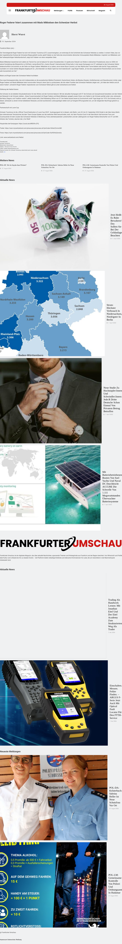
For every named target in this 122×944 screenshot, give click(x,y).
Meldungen (58, 11)
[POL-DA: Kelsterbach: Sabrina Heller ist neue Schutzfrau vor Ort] (53, 797)
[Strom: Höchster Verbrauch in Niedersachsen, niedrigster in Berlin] (52, 313)
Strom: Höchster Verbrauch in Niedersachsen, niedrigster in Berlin (114, 312)
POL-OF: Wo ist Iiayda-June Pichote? (13, 165)
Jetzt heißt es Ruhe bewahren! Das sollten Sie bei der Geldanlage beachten (116, 225)
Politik (70, 11)
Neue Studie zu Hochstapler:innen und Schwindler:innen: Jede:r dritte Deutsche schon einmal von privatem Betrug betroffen (113, 399)
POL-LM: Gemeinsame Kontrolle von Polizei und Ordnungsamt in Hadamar (115, 883)
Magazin (102, 11)
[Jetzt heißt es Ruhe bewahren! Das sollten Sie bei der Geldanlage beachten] (54, 226)
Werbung (19, 939)
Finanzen (79, 11)
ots (4, 152)
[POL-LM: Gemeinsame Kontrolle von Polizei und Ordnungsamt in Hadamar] (53, 885)
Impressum (3, 939)
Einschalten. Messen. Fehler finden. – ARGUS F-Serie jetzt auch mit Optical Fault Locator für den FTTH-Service (116, 701)
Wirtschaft (91, 11)
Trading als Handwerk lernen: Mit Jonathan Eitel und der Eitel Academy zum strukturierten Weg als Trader (115, 614)
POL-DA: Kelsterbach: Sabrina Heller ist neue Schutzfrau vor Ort (115, 796)
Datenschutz (12, 939)
